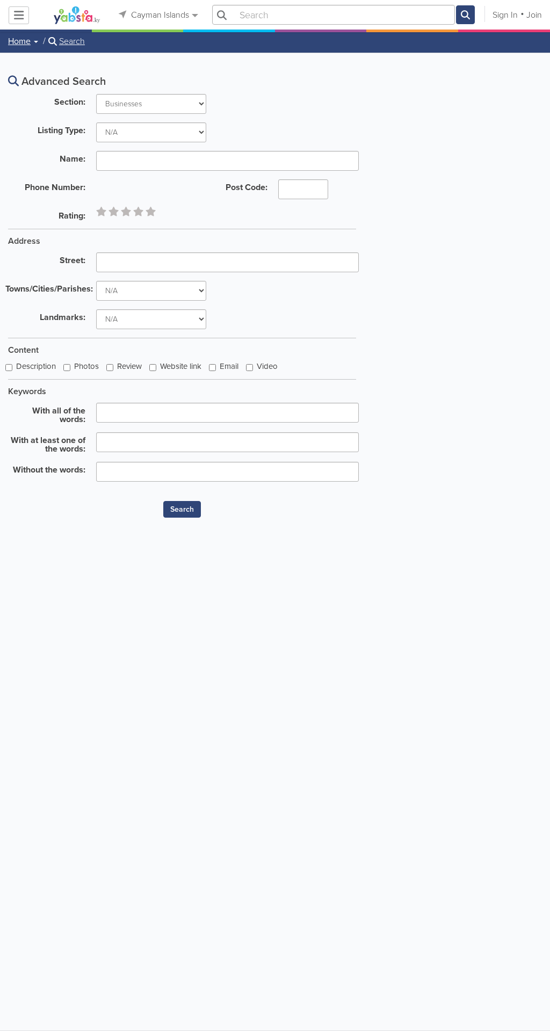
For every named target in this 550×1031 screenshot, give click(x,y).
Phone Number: (55, 186)
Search (72, 41)
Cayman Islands (159, 15)
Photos (86, 366)
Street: (72, 259)
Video (267, 366)
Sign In (505, 15)
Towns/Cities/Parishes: (48, 287)
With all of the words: (58, 414)
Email (229, 366)
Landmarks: (62, 316)
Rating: (72, 214)
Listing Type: (61, 129)
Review (129, 366)
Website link (180, 366)
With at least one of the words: (48, 443)
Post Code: (246, 186)
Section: (69, 101)
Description (36, 366)
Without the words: (49, 468)
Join (534, 15)
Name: (72, 158)
